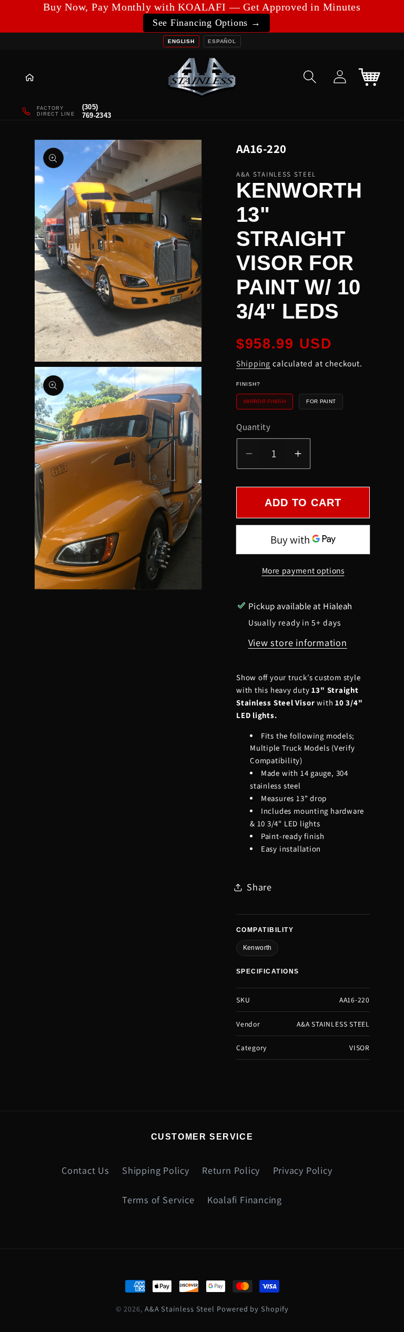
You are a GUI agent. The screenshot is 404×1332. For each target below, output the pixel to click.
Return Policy (231, 1170)
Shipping (253, 363)
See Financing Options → (207, 22)
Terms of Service (158, 1199)
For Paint (321, 401)
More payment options (303, 570)
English (181, 41)
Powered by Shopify (252, 1309)
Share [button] (259, 886)
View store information (297, 642)
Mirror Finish (265, 401)
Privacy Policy (302, 1170)
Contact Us (85, 1170)
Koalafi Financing (244, 1199)
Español (222, 41)
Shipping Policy (155, 1170)
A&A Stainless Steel (180, 1309)
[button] (37, 76)
